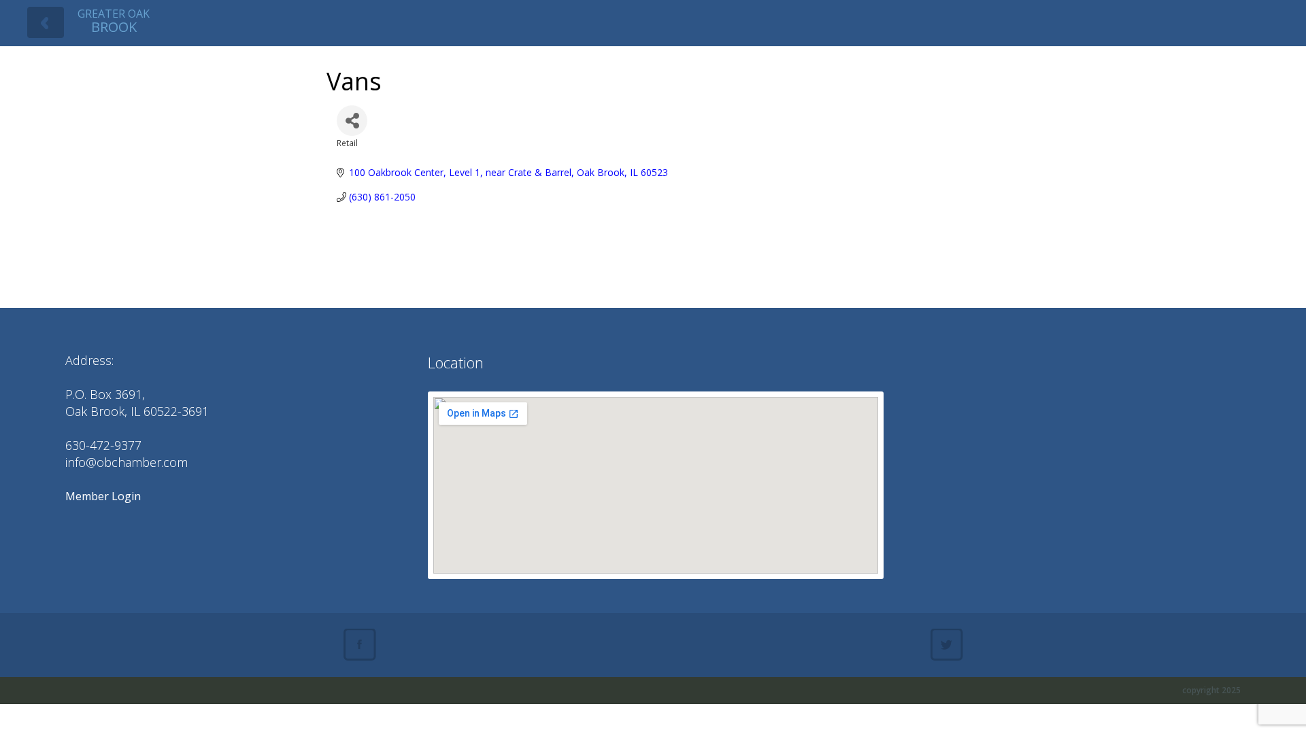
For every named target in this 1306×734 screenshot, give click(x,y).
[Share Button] (352, 120)
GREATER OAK (114, 20)
